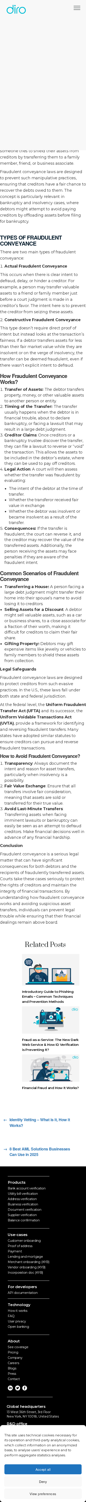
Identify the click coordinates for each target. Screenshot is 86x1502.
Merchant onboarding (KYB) (28, 1262)
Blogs (12, 1368)
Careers (13, 1363)
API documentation (22, 1293)
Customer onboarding (24, 1241)
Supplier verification (22, 1215)
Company (15, 1358)
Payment (15, 1251)
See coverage (18, 1347)
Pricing (13, 1352)
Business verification (23, 1204)
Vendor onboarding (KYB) (26, 1267)
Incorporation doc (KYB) (25, 1273)
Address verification (22, 1199)
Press (12, 1374)
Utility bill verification (23, 1194)
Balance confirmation (24, 1220)
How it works (17, 1311)
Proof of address (20, 1246)
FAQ (11, 1316)
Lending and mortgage (25, 1257)
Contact (14, 1379)
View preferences (43, 1493)
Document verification (24, 1210)
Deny (43, 1481)
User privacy (17, 1321)
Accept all (43, 1469)
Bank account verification (27, 1188)
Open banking (18, 1327)
